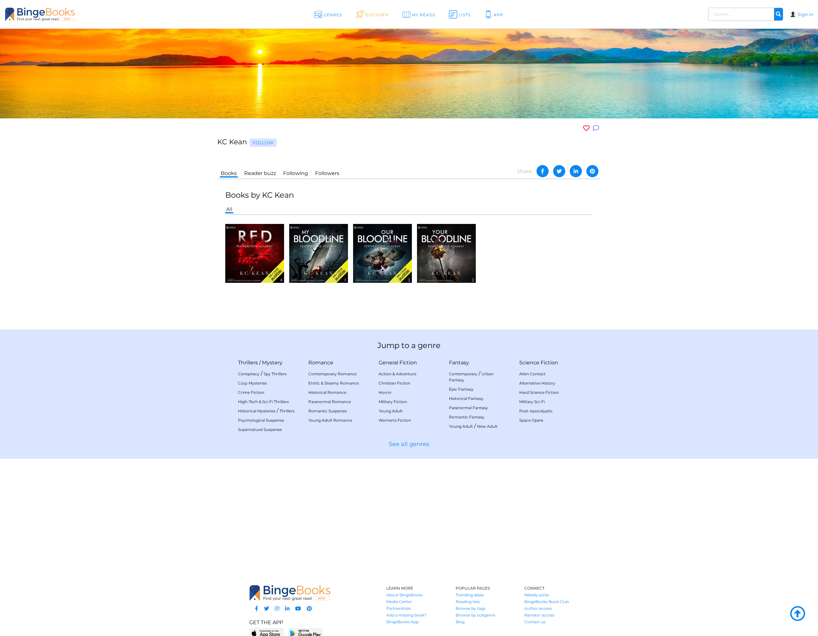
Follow (263, 143)
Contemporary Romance (332, 373)
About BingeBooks (404, 594)
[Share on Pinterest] (592, 171)
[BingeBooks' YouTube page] (298, 609)
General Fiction (398, 363)
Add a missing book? (406, 615)
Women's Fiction (395, 420)
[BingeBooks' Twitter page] (266, 609)
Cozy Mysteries (252, 383)
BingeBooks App (402, 621)
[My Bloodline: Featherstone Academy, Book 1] (318, 253)
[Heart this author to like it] (586, 128)
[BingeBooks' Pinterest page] (309, 609)
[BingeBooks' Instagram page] (277, 609)
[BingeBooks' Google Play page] (305, 633)
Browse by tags (470, 608)
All (229, 209)
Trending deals (470, 594)
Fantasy (459, 363)
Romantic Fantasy (466, 417)
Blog (460, 621)
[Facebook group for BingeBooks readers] (256, 609)
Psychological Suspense (261, 420)
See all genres (409, 444)
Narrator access (539, 615)
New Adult (487, 426)
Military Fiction (393, 401)
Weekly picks (536, 594)
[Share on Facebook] (542, 171)
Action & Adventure (397, 373)
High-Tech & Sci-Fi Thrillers (263, 401)
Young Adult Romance (330, 420)
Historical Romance (327, 392)
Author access (538, 608)
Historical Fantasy (466, 398)
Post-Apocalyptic (536, 411)
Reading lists (468, 601)
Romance (320, 363)
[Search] (778, 14)
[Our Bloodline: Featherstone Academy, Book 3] (382, 253)
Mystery (272, 363)
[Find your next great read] (80, 14)
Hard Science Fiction (539, 392)
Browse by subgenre (475, 615)
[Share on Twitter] (559, 171)
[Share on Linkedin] (576, 171)
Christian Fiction (394, 383)
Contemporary (463, 373)
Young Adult (391, 411)
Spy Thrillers (275, 373)
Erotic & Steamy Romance (333, 383)
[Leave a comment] (596, 128)
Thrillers (248, 363)
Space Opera (531, 420)
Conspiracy (248, 373)
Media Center (399, 601)
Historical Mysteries (256, 411)
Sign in (805, 14)
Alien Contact (532, 373)
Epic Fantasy (461, 389)
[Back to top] (797, 614)
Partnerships (398, 608)
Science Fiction (538, 363)
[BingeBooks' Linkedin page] (287, 609)
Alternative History (537, 383)
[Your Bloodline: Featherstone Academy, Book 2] (446, 253)
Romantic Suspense (327, 411)
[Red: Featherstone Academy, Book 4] (254, 253)
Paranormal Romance (329, 401)
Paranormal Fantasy (468, 407)
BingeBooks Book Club (546, 601)
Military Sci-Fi (532, 401)
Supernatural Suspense (260, 429)
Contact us (534, 621)
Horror (385, 392)
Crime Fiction (251, 392)
